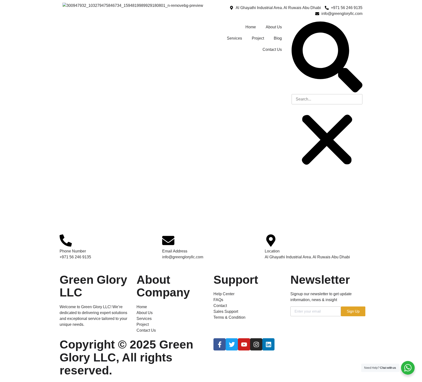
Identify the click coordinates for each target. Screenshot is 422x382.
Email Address (174, 251)
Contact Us (272, 49)
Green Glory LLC (93, 286)
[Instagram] (256, 344)
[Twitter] (232, 344)
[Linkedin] (268, 344)
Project (258, 38)
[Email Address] (168, 240)
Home (250, 27)
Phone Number (73, 251)
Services (234, 38)
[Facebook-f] (219, 344)
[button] (327, 58)
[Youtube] (244, 344)
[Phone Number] (66, 240)
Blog (278, 38)
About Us (274, 27)
